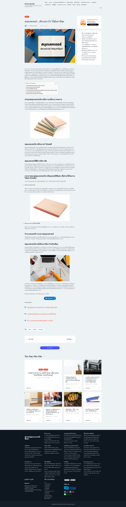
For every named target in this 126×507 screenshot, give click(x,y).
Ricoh (98, 441)
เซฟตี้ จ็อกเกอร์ (32, 471)
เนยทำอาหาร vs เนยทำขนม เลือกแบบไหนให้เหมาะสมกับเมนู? (43, 374)
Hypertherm (75, 459)
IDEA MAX (51, 441)
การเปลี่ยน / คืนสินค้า (48, 495)
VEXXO (70, 459)
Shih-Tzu (54, 443)
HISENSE (58, 473)
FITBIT (65, 473)
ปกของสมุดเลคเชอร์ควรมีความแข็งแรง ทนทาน (35, 85)
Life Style (45, 369)
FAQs (45, 482)
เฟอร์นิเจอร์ (27, 445)
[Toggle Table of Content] (55, 83)
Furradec (27, 453)
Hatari (58, 471)
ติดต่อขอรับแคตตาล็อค (48, 497)
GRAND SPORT (67, 469)
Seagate (52, 453)
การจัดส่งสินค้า (47, 492)
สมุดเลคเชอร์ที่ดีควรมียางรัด (31, 88)
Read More (29, 388)
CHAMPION (86, 455)
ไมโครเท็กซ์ (38, 471)
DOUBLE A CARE (87, 473)
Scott (85, 453)
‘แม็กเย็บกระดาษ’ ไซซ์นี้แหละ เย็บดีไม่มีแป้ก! (92, 410)
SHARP (55, 471)
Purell (93, 471)
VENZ (54, 473)
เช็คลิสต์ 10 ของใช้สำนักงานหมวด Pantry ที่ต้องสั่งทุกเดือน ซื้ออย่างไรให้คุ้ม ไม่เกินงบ (89, 40)
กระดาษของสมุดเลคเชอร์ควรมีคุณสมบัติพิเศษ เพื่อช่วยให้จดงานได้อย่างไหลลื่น (41, 90)
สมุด (68, 288)
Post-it (58, 443)
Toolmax (33, 455)
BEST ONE (66, 471)
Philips (69, 455)
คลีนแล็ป (94, 473)
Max (71, 443)
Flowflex (97, 471)
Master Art (73, 469)
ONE (55, 441)
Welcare (89, 471)
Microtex (32, 469)
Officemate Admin (33, 25)
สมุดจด (29, 329)
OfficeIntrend (39, 455)
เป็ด (99, 455)
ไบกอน (97, 453)
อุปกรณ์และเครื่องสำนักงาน (70, 433)
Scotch (72, 441)
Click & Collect (46, 494)
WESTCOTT (66, 443)
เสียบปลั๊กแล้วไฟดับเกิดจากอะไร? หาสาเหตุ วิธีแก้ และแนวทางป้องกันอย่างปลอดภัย (89, 52)
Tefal (58, 475)
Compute (86, 443)
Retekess (79, 469)
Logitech (46, 451)
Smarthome (47, 475)
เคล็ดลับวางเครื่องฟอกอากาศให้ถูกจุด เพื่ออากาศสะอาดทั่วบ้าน (33, 411)
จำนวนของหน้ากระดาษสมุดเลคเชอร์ (33, 91)
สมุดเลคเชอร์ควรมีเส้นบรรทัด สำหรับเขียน (34, 93)
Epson (94, 441)
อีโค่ (27, 471)
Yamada (39, 469)
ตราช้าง (65, 441)
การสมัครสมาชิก (47, 485)
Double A (46, 441)
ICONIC (31, 453)
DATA (65, 457)
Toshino (66, 455)
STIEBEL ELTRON (76, 455)
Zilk (90, 455)
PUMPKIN (69, 457)
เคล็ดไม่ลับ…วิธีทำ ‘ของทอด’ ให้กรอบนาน (72, 410)
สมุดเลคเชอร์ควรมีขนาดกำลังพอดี (33, 87)
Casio (69, 441)
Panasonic (56, 453)
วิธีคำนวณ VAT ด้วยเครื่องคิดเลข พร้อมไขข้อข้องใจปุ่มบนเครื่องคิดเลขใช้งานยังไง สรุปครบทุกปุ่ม (89, 57)
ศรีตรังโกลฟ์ (27, 469)
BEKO (45, 477)
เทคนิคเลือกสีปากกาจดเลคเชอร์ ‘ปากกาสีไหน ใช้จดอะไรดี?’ (42, 307)
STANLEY (66, 459)
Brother (85, 441)
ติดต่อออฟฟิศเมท (47, 498)
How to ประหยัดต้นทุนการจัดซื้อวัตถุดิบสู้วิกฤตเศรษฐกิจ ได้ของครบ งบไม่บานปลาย (53, 411)
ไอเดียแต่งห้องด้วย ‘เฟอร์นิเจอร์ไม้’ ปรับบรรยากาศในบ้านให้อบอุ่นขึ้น (73, 379)
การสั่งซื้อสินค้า (47, 488)
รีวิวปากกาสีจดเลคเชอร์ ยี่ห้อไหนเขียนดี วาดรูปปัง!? (40, 320)
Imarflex (49, 477)
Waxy (70, 471)
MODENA (32, 457)
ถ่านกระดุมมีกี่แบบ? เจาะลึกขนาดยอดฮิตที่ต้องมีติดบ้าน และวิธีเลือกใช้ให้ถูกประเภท (90, 46)
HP (88, 441)
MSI (56, 451)
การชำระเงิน (46, 489)
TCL (56, 475)
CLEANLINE (47, 453)
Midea (53, 477)
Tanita (97, 473)
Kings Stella (89, 453)
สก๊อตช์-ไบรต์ (95, 455)
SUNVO (89, 457)
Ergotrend (27, 457)
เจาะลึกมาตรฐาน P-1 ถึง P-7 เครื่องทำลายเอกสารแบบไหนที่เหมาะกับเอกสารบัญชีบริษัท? (92, 379)
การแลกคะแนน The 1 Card (49, 491)
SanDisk (53, 451)
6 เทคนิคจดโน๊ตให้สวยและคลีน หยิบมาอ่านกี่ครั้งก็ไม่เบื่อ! (41, 314)
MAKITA (78, 457)
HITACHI (52, 475)
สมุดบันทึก (34, 329)
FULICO (85, 471)
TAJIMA (74, 457)
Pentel (75, 441)
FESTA (85, 457)
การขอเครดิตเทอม (47, 484)
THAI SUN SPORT (76, 471)
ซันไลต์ (93, 453)
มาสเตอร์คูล (50, 471)
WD (49, 451)
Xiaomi (45, 471)
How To (26, 16)
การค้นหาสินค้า (47, 486)
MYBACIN (86, 475)
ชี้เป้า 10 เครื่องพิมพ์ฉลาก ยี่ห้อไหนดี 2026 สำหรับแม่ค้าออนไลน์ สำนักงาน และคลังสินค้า (89, 35)
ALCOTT (50, 443)
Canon (91, 441)
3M (35, 469)
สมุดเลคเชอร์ (41, 329)
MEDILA (35, 453)
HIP (100, 471)
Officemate (42, 294)
